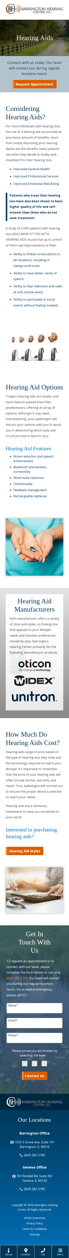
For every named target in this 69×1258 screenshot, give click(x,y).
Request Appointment (34, 84)
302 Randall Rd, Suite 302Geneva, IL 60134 (34, 1178)
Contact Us (34, 1076)
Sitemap (35, 1234)
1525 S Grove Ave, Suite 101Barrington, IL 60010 (34, 1144)
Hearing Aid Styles (24, 851)
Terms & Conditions (34, 1229)
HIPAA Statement (34, 1218)
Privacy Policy (34, 1223)
